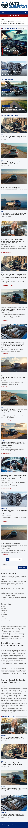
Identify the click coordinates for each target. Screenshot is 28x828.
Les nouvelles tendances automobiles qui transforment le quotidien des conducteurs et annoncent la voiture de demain (14, 53)
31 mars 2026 (4, 244)
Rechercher (4, 564)
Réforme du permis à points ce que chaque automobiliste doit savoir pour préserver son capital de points (13, 93)
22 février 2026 (4, 480)
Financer (3, 306)
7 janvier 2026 (5, 110)
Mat (11, 54)
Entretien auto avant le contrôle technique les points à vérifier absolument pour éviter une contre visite (13, 477)
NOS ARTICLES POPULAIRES (10, 115)
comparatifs (5, 69)
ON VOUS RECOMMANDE (8, 716)
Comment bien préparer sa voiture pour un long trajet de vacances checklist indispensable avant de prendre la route (14, 163)
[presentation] (24, 28)
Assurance (3, 237)
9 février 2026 (5, 94)
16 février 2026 (5, 74)
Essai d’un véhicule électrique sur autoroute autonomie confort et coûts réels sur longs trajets (14, 189)
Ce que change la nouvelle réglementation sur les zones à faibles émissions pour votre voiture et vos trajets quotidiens (13, 110)
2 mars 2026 (3, 165)
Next (20, 559)
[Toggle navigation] (3, 12)
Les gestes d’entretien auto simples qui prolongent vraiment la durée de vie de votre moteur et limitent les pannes (12, 23)
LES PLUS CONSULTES (8, 79)
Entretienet (4, 340)
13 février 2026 (4, 191)
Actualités (6, 48)
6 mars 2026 (3, 139)
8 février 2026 (6, 54)
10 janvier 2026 (4, 216)
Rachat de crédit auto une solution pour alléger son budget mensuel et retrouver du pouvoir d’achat (13, 444)
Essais (2, 134)
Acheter (3, 606)
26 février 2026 (4, 447)
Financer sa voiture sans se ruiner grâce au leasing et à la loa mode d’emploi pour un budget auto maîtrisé (14, 309)
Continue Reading (6, 252)
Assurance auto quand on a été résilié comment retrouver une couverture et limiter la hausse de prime (12, 241)
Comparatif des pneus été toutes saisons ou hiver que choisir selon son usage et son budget (13, 73)
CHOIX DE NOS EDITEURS (9, 59)
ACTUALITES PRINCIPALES (9, 28)
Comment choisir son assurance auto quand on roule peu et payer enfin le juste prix (13, 377)
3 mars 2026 (3, 380)
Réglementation (6, 89)
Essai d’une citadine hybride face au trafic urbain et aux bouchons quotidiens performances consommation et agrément (14, 138)
